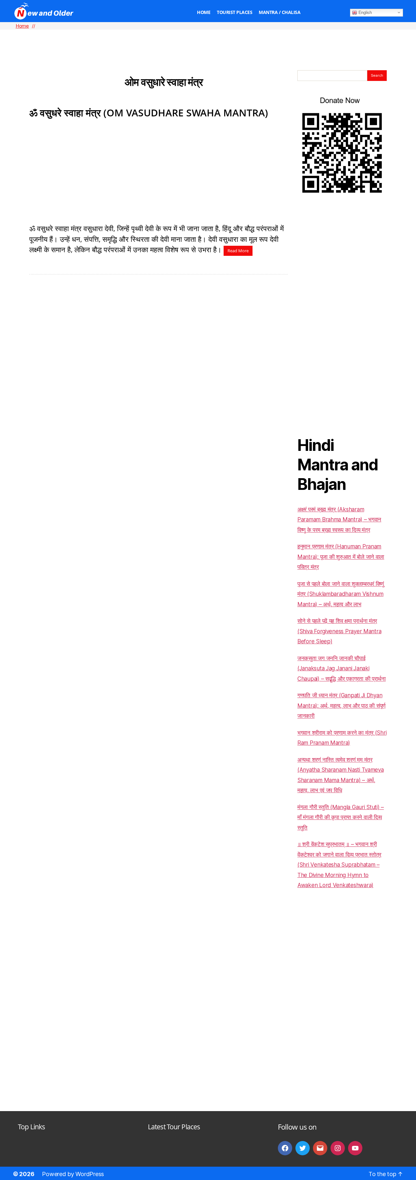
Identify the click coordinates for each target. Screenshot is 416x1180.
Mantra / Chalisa (279, 12)
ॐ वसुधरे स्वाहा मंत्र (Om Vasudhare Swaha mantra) (148, 112)
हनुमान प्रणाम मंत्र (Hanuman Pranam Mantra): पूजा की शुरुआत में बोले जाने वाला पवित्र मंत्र (340, 556)
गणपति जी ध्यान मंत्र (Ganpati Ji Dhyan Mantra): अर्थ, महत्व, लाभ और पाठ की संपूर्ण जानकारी (341, 705)
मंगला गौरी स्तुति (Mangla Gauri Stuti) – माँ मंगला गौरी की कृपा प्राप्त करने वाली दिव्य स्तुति (340, 817)
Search (377, 75)
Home (203, 12)
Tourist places (234, 12)
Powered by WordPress (73, 1174)
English (364, 12)
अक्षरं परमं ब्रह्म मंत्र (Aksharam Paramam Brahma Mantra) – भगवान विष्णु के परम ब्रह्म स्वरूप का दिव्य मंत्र (339, 519)
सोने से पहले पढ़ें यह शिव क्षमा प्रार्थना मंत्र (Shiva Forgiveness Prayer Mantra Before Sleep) (339, 631)
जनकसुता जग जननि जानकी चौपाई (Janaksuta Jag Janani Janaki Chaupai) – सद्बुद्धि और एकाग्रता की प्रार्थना (341, 668)
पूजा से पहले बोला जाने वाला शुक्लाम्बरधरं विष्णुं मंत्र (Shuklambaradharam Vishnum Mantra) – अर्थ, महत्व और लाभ (340, 594)
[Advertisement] (208, 39)
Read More (238, 251)
